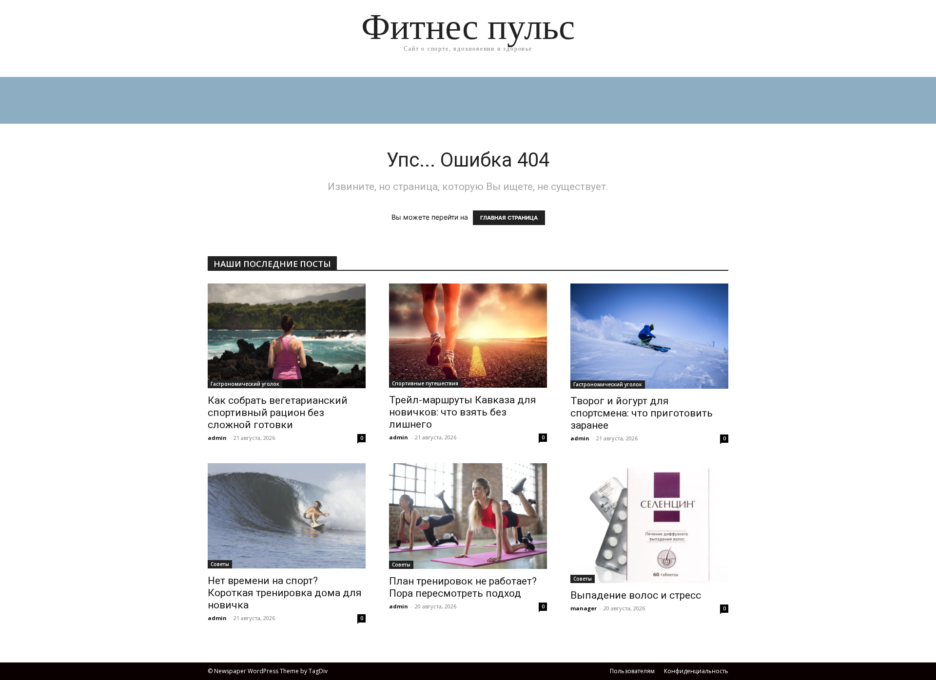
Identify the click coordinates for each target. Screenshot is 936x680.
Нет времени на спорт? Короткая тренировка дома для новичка (285, 593)
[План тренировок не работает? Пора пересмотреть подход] (468, 516)
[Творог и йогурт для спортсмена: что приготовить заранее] (649, 336)
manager (583, 608)
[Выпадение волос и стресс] (649, 523)
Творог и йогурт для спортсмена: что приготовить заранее (641, 413)
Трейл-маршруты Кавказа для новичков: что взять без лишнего (462, 412)
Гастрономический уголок (245, 383)
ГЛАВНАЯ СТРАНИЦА (509, 217)
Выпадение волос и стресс (635, 595)
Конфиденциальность (696, 671)
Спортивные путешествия (425, 383)
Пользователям (632, 671)
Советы (220, 564)
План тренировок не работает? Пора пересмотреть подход (463, 587)
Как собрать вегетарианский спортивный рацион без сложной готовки (278, 413)
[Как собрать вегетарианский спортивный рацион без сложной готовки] (287, 335)
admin (217, 437)
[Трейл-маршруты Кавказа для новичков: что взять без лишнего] (468, 335)
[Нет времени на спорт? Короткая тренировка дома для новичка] (287, 515)
